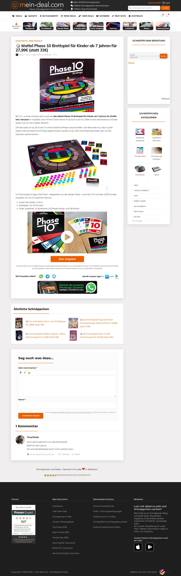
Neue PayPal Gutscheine (63, 543)
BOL (21, 116)
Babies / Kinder (140, 201)
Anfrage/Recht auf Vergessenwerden (110, 522)
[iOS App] (107, 276)
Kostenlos (137, 16)
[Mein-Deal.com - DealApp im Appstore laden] (140, 547)
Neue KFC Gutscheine (62, 548)
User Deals (88, 16)
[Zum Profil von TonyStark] (20, 439)
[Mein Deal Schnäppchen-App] (151, 547)
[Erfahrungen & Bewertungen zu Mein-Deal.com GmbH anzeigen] (24, 524)
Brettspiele (35, 41)
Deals (19, 16)
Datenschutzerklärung (103, 506)
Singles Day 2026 (60, 537)
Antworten (65, 454)
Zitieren (77, 454)
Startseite (22, 41)
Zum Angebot (67, 259)
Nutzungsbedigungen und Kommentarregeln (72, 412)
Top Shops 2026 (59, 527)
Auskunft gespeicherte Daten (106, 527)
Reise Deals (70, 16)
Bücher (137, 217)
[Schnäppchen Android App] (116, 276)
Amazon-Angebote (141, 190)
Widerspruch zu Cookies (104, 516)
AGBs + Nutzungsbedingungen (107, 511)
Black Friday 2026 (60, 532)
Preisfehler (150, 521)
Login (167, 2)
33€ (93, 194)
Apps (136, 196)
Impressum (57, 506)
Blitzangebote (50, 16)
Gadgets (32, 16)
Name (22, 399)
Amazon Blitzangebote (63, 522)
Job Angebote (146, 531)
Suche (165, 8)
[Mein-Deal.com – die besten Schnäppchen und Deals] (37, 5)
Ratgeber (104, 16)
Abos (136, 185)
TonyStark (33, 437)
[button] (21, 373)
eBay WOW (120, 16)
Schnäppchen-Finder (62, 516)
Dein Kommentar (27, 368)
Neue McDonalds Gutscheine (65, 553)
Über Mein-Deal (59, 511)
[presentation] (21, 373)
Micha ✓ (22, 55)
